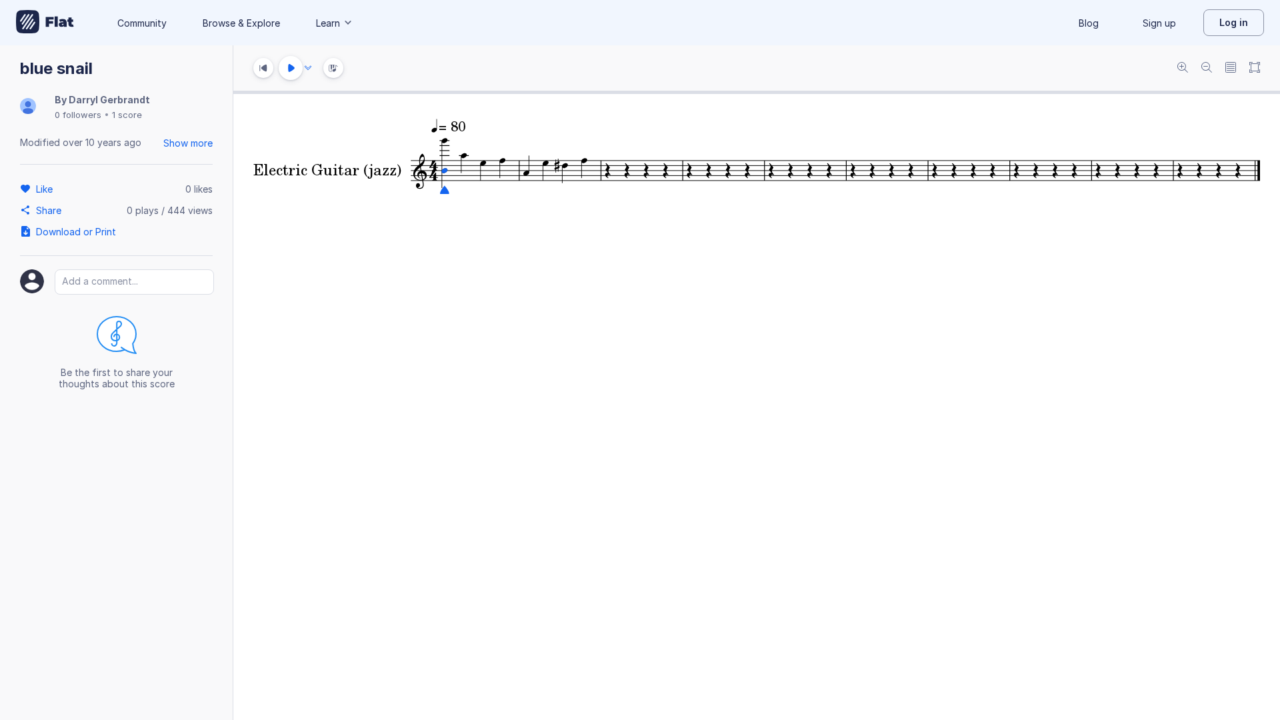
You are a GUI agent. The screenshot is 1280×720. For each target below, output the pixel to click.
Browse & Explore (241, 23)
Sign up (1159, 23)
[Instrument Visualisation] (333, 68)
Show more (188, 143)
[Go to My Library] (45, 22)
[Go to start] (263, 68)
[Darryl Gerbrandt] (28, 107)
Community (142, 23)
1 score (127, 114)
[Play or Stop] (291, 68)
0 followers (78, 114)
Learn (328, 23)
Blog (1089, 23)
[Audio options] (308, 68)
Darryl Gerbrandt (109, 99)
